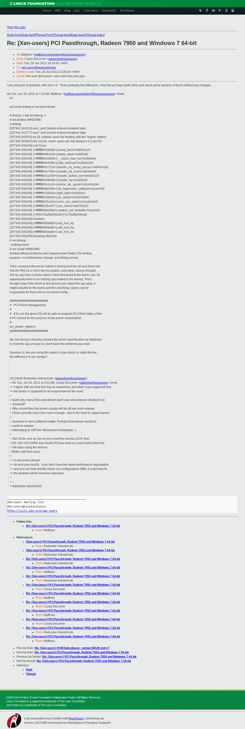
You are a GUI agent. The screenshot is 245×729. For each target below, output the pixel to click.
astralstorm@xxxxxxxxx (71, 378)
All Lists (20, 27)
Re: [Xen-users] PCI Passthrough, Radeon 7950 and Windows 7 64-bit (73, 526)
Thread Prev (44, 35)
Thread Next (62, 35)
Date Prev (14, 35)
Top (10, 27)
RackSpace (76, 718)
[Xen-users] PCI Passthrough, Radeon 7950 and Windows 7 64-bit (70, 541)
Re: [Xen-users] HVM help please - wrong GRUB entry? (72, 648)
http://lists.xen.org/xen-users (32, 511)
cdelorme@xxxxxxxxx (62, 59)
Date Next (28, 35)
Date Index (78, 35)
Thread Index (95, 35)
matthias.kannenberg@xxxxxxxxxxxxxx (59, 54)
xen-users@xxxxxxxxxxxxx (39, 67)
